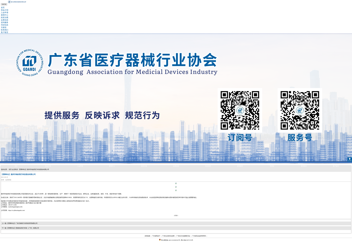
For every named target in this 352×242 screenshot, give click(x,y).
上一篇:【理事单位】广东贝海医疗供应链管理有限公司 (19, 223)
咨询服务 (4, 22)
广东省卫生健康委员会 (183, 236)
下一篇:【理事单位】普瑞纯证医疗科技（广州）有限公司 (20, 228)
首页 (3, 8)
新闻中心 (4, 15)
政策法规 (4, 17)
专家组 (3, 27)
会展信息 (4, 20)
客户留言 (4, 32)
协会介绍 (4, 10)
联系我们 (4, 30)
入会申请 (4, 12)
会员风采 (15, 169)
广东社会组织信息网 (169, 236)
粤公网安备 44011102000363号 (170, 240)
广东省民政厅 (156, 236)
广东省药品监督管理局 (199, 236)
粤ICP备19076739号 (187, 240)
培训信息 (4, 25)
